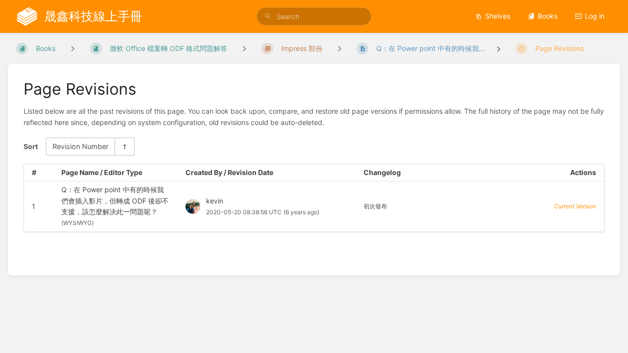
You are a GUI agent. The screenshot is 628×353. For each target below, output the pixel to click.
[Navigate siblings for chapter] (244, 48)
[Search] (267, 16)
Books (547, 16)
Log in (594, 16)
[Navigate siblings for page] (339, 48)
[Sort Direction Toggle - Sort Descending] (124, 146)
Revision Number (80, 146)
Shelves (497, 16)
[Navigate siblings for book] (72, 48)
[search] (314, 16)
